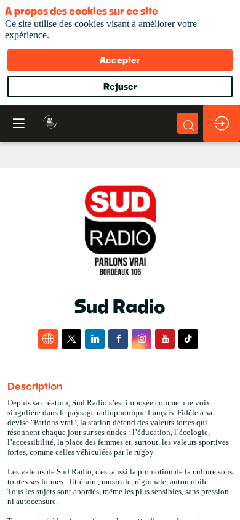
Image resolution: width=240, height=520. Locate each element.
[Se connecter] (221, 123)
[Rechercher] (187, 123)
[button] (18, 123)
